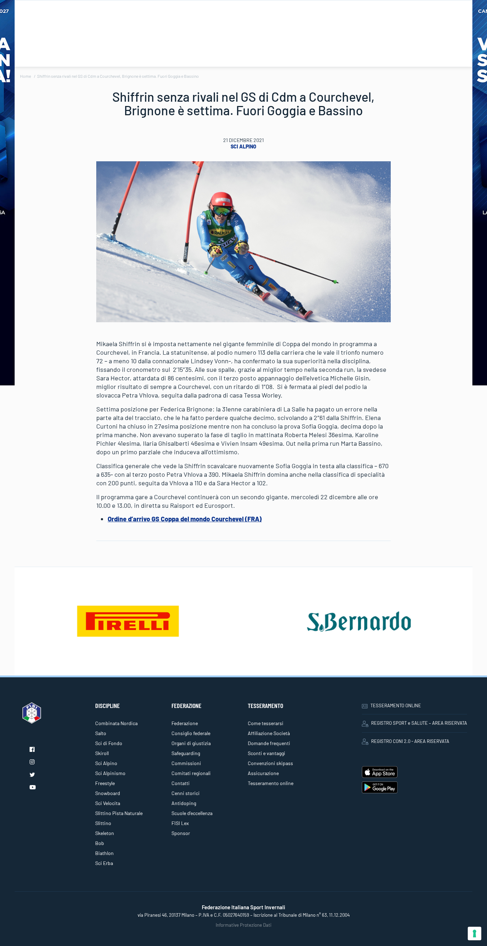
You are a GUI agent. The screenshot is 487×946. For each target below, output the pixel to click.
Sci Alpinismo (110, 773)
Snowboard (107, 793)
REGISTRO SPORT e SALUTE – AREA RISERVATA (419, 723)
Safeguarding (185, 753)
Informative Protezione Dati (243, 925)
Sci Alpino (243, 146)
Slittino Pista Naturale (119, 813)
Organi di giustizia (191, 743)
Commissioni (186, 763)
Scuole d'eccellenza (191, 813)
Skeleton (104, 833)
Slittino (103, 823)
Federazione (184, 723)
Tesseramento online (270, 783)
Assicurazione (263, 773)
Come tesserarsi (265, 723)
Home (25, 76)
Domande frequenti (269, 743)
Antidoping (183, 803)
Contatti (180, 783)
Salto (100, 733)
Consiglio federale (190, 733)
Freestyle (105, 783)
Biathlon (104, 853)
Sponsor (180, 833)
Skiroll (102, 753)
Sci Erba (104, 863)
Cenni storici (185, 793)
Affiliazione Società (269, 733)
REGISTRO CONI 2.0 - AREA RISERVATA (410, 741)
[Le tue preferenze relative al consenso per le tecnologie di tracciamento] (474, 933)
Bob (99, 843)
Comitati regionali (191, 773)
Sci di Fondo (108, 743)
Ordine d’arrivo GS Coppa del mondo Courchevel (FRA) (185, 519)
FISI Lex (180, 823)
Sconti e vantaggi (266, 753)
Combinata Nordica (116, 723)
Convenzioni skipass (270, 763)
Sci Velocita (107, 803)
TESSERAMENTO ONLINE (395, 705)
